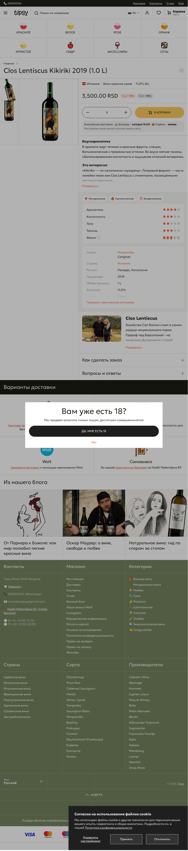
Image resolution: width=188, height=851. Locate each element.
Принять (126, 839)
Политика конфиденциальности (108, 827)
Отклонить (162, 839)
